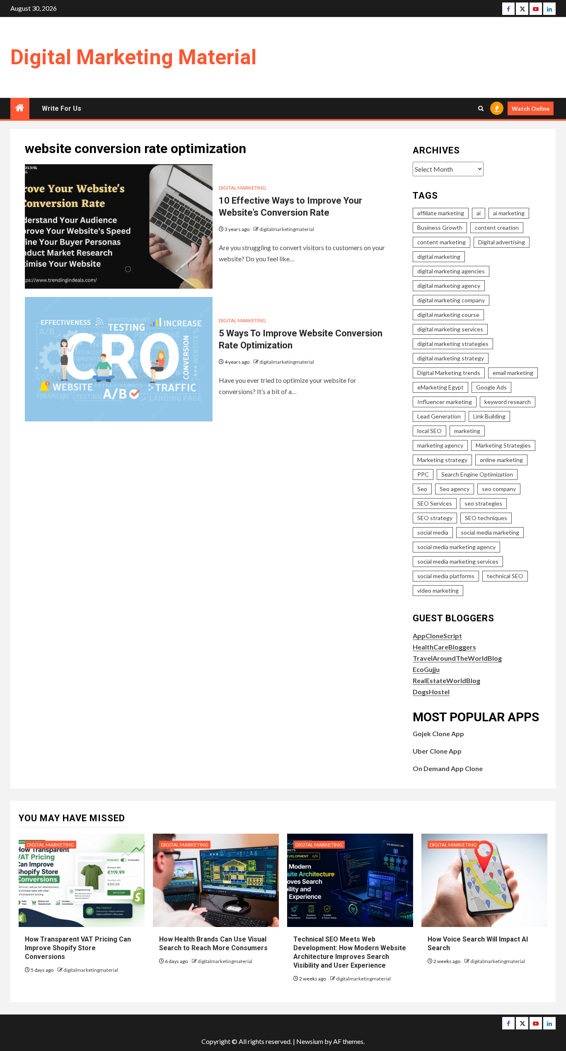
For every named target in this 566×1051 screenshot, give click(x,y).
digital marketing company (451, 300)
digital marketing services (450, 329)
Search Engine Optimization (477, 474)
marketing (467, 430)
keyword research (507, 401)
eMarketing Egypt (440, 387)
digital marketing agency (448, 285)
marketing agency (440, 445)
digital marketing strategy (450, 358)
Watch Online (530, 108)
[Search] (481, 108)
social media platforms (445, 575)
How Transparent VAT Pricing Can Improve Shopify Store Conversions (78, 948)
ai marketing (509, 213)
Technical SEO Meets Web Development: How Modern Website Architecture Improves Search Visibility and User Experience (349, 952)
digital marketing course (448, 314)
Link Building (489, 416)
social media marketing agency (456, 546)
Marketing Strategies (503, 445)
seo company (499, 488)
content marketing (441, 242)
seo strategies (483, 503)
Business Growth (439, 227)
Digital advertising (501, 242)
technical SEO (505, 575)
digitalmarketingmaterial (286, 229)
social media (432, 532)
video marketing (438, 590)
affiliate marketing (440, 213)
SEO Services (434, 503)
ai (479, 213)
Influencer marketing (444, 401)
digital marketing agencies (451, 271)
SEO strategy (434, 517)
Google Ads (491, 387)
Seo (422, 488)
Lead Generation (439, 416)
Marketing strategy (442, 459)
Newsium (309, 1041)
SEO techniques (486, 517)
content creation (497, 227)
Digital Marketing (242, 188)
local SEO (429, 430)
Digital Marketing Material (133, 57)
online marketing (501, 459)
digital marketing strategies (453, 343)
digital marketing (438, 256)
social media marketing (490, 532)
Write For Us (61, 108)
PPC (423, 474)
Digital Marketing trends (448, 372)
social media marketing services (457, 561)
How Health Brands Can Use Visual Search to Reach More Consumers (213, 943)
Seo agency (454, 488)
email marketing (513, 372)
